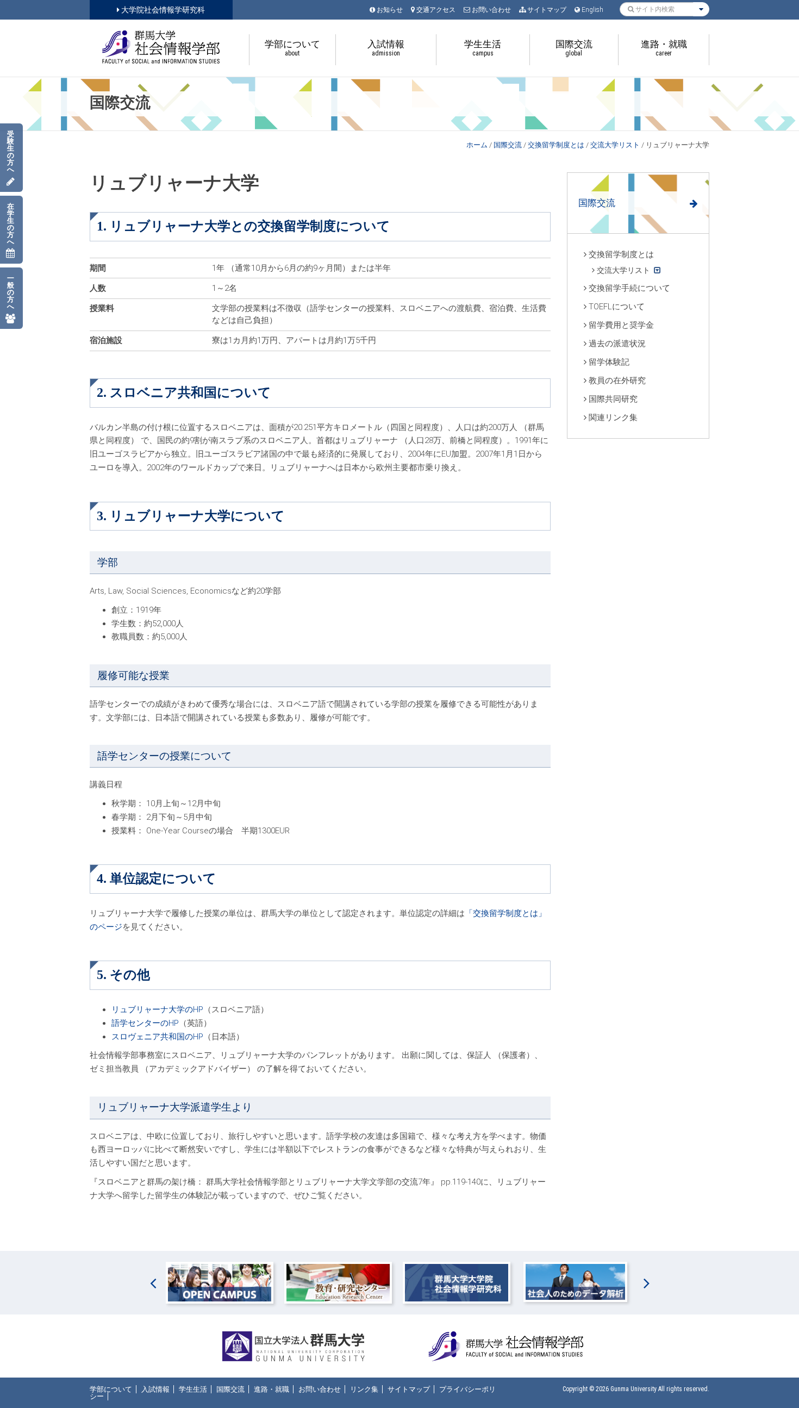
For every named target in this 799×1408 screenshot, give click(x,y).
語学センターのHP (145, 1023)
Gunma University (633, 1389)
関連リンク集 (613, 417)
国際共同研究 (613, 399)
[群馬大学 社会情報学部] (161, 47)
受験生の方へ (10, 151)
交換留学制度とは (556, 145)
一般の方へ (10, 292)
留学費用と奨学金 (621, 325)
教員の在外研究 (617, 380)
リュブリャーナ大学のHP (157, 1009)
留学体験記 (609, 362)
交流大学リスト (615, 145)
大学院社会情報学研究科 (162, 9)
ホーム (477, 145)
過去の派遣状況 (617, 343)
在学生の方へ (10, 224)
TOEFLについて (617, 306)
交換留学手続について (629, 288)
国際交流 (508, 145)
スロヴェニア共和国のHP (157, 1037)
